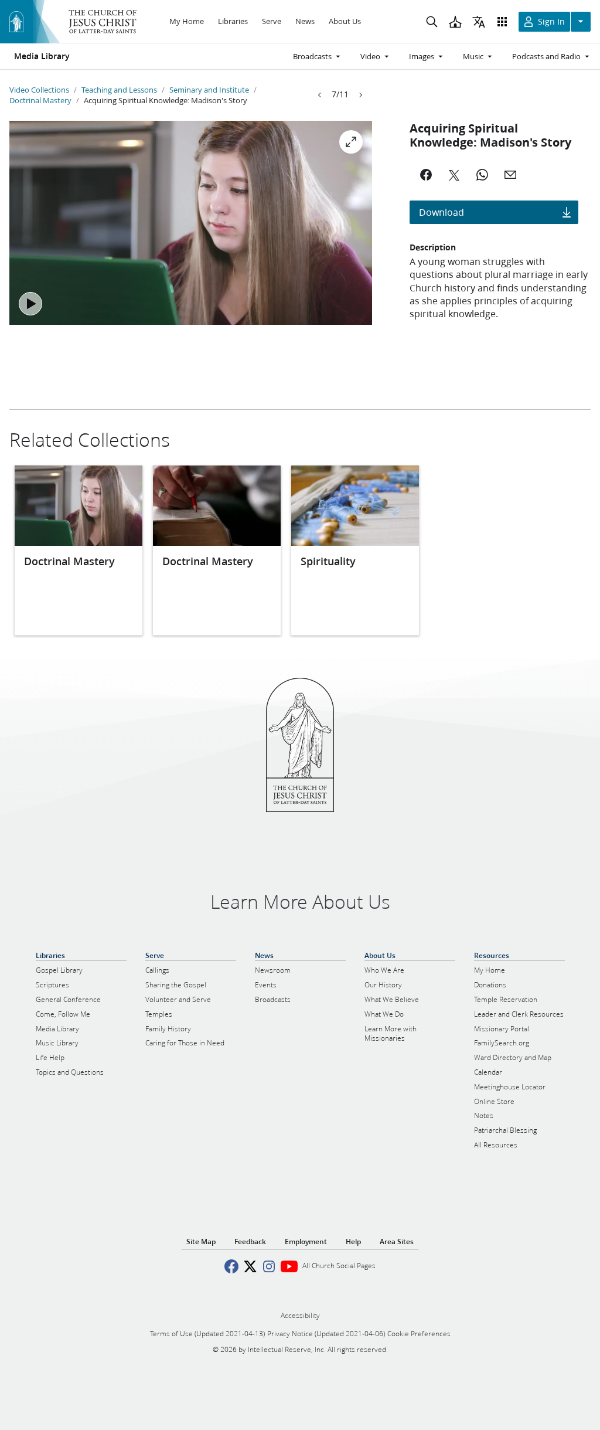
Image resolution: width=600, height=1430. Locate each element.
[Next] (360, 95)
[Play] (30, 303)
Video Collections (39, 89)
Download (441, 212)
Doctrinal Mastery (40, 100)
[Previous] (320, 95)
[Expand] (351, 142)
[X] (454, 174)
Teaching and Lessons (119, 89)
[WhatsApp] (482, 174)
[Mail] (510, 174)
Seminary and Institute (209, 89)
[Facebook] (426, 174)
